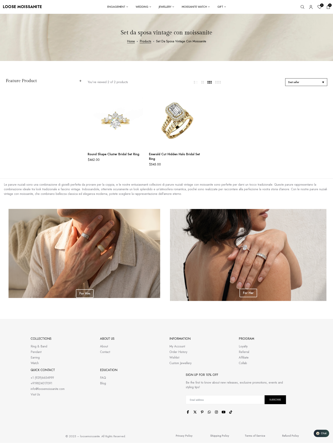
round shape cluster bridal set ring (113, 154)
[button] (321, 433)
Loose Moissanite (22, 7)
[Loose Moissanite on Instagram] (216, 412)
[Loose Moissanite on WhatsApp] (209, 412)
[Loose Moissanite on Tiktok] (231, 412)
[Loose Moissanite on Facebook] (188, 412)
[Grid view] (196, 82)
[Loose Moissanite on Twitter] (195, 412)
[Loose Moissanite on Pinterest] (202, 412)
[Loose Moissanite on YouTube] (223, 412)
